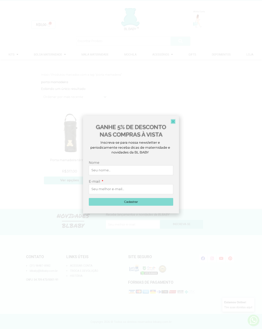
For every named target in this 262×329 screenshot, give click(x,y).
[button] (173, 121)
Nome (94, 163)
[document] (131, 164)
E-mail (95, 181)
